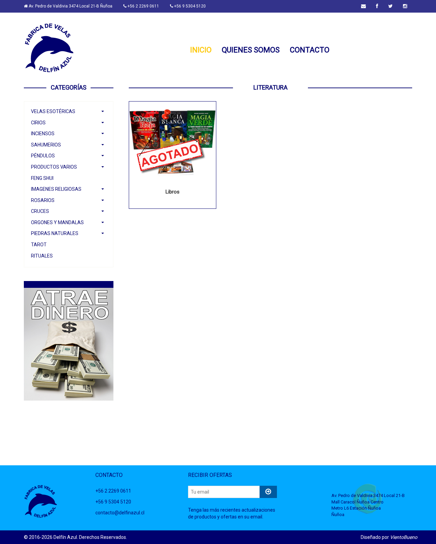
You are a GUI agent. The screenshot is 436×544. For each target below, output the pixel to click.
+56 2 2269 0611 (142, 6)
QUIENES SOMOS (251, 50)
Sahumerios (46, 144)
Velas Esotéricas (53, 111)
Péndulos (43, 155)
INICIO (201, 50)
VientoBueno (403, 537)
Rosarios (42, 200)
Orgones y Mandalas (57, 222)
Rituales (42, 256)
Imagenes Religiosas (56, 189)
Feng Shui (42, 178)
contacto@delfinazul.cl (119, 512)
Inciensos (42, 133)
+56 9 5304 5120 (189, 6)
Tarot (39, 244)
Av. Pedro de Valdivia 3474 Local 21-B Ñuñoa (70, 6)
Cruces (40, 211)
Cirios (38, 122)
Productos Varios (54, 167)
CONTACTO (309, 50)
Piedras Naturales (54, 233)
